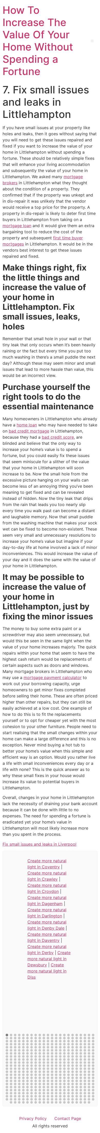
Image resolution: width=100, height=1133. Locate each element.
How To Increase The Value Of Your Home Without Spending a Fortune (38, 41)
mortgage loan (17, 225)
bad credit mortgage (29, 431)
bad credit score (58, 437)
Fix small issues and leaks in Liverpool (39, 844)
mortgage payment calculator (53, 677)
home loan (27, 424)
